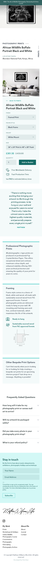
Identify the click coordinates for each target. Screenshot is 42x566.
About (23, 529)
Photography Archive (10, 547)
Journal (23, 532)
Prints (38, 53)
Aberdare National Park (12, 58)
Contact (23, 535)
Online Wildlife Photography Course (10, 536)
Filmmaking (6, 544)
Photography (7, 542)
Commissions (7, 539)
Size (7, 143)
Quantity (9, 158)
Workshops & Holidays (10, 532)
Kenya (24, 58)
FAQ (10, 179)
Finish (8, 113)
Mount (8, 133)
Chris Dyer (25, 560)
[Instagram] (19, 521)
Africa (30, 58)
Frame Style (10, 123)
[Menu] (37, 9)
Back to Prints (15, 101)
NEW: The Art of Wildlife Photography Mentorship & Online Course (21, 2)
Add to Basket (27, 162)
